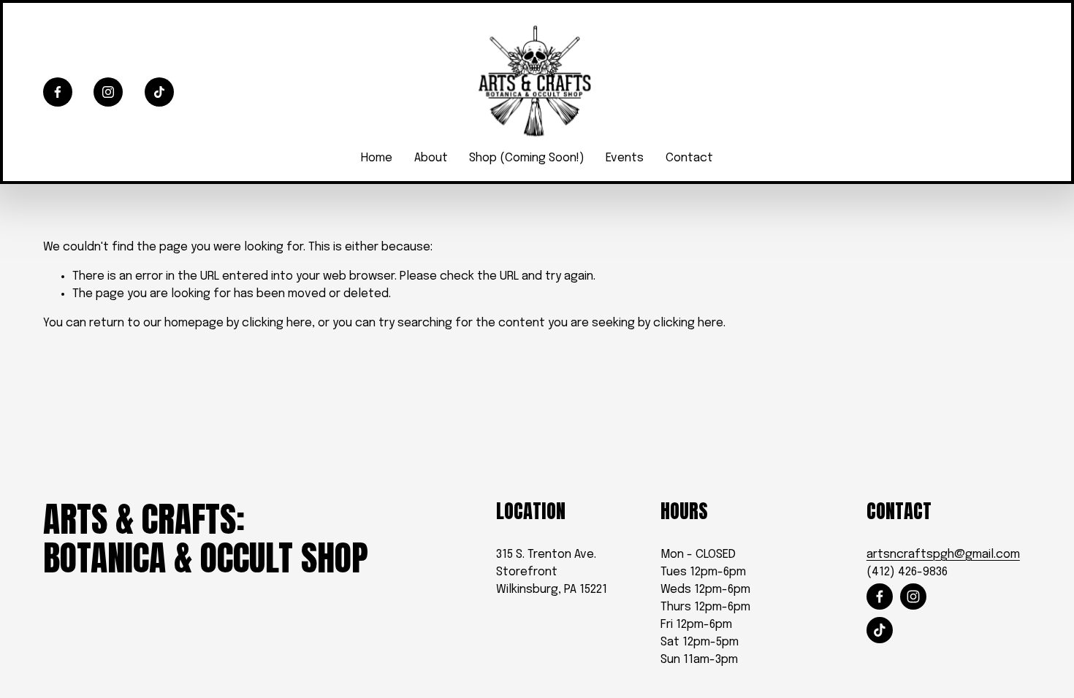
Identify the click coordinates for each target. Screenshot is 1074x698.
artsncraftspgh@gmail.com (943, 554)
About (431, 158)
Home (376, 158)
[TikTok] (159, 92)
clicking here (277, 323)
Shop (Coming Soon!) (526, 158)
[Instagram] (108, 92)
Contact (689, 158)
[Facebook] (57, 92)
